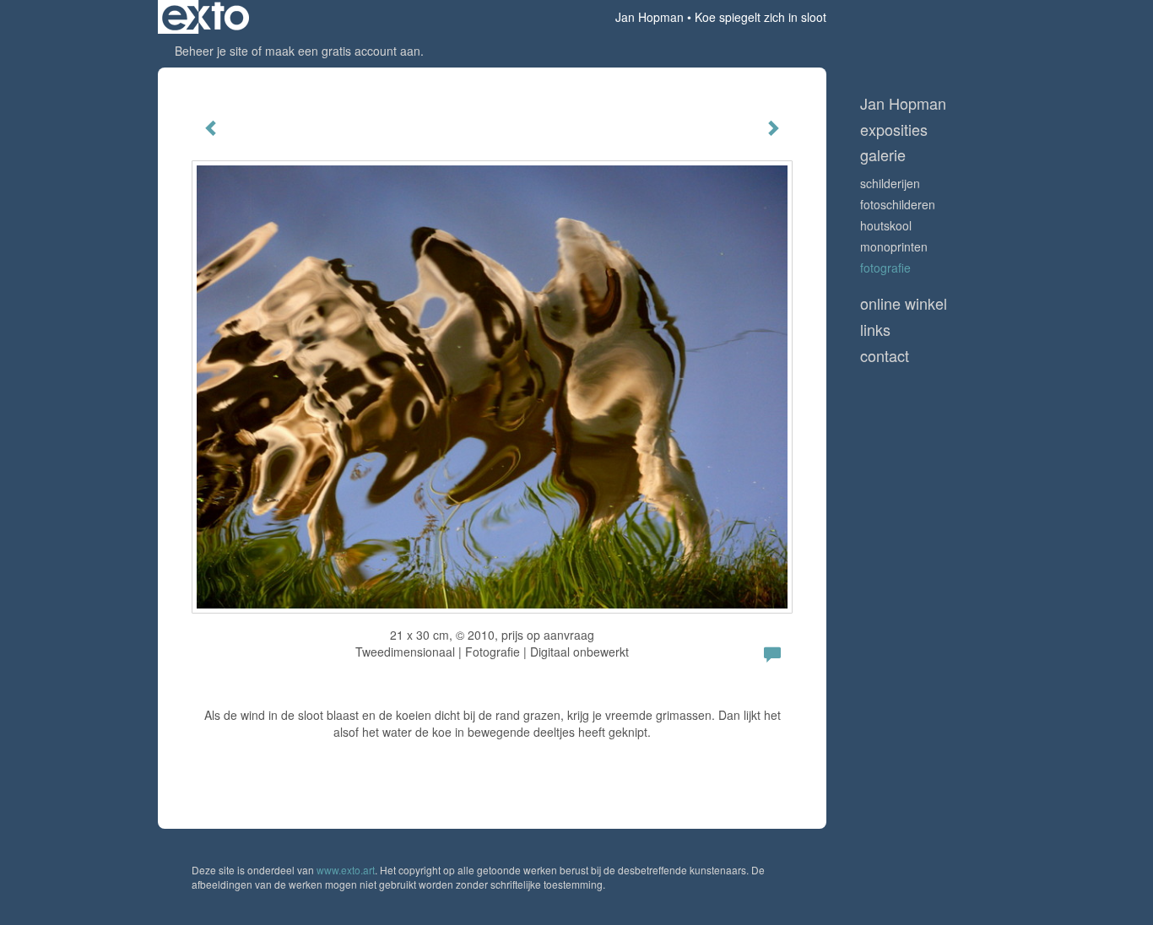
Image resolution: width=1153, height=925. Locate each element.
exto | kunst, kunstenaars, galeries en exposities (205, 17)
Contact (884, 355)
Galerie (883, 154)
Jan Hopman (649, 16)
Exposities (894, 129)
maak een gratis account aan (342, 50)
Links (875, 329)
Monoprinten (894, 246)
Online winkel (903, 303)
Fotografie (885, 267)
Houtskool (886, 225)
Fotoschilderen (897, 204)
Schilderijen (890, 183)
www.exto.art (346, 870)
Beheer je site (211, 50)
